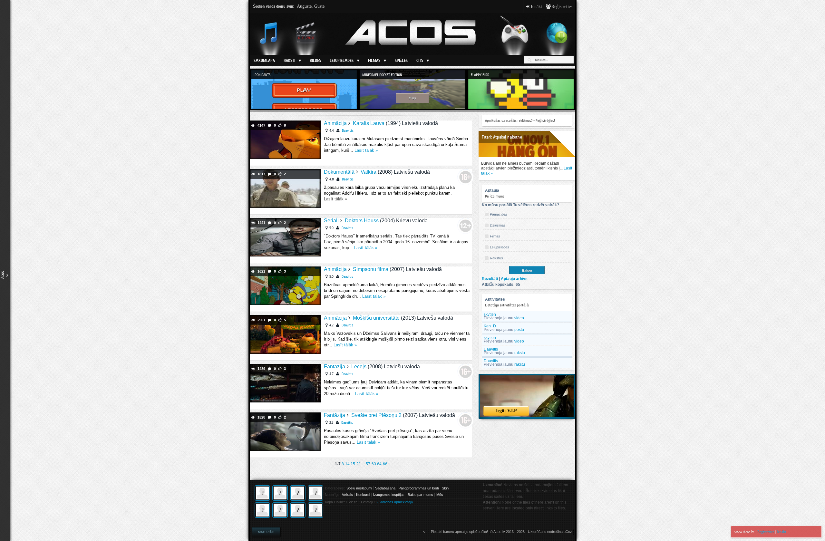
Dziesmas (498, 225)
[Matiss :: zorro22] (297, 499)
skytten (490, 314)
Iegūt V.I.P (506, 410)
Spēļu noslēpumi (359, 488)
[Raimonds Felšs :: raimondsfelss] (262, 516)
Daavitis (348, 130)
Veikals (347, 495)
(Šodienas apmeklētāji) (395, 502)
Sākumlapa (264, 60)
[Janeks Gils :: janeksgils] (262, 499)
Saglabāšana (385, 488)
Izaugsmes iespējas (388, 495)
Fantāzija (334, 366)
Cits (419, 60)
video (519, 318)
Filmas (374, 60)
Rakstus (496, 258)
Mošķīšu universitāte (376, 318)
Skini (445, 488)
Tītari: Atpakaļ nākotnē (502, 137)
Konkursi (363, 495)
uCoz (568, 532)
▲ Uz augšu (812, 12)
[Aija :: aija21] (297, 516)
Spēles (401, 60)
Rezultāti (490, 278)
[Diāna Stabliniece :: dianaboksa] (315, 499)
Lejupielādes (342, 60)
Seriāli (331, 220)
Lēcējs (358, 366)
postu (519, 329)
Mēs (439, 495)
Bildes (315, 60)
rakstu (519, 353)
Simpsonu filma (370, 269)
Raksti (289, 60)
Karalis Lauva (368, 123)
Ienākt (534, 6)
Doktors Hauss (362, 220)
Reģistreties (559, 6)
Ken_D (490, 326)
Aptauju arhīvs (514, 278)
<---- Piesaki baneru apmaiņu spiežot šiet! (455, 532)
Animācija (335, 123)
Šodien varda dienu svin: (289, 6)
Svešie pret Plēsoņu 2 (376, 415)
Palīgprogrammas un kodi (419, 488)
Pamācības (499, 214)
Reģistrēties (765, 532)
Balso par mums (420, 495)
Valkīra (368, 172)
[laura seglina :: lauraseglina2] (280, 516)
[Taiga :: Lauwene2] (315, 516)
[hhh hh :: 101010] (280, 499)
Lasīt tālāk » (366, 150)
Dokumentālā (339, 172)
